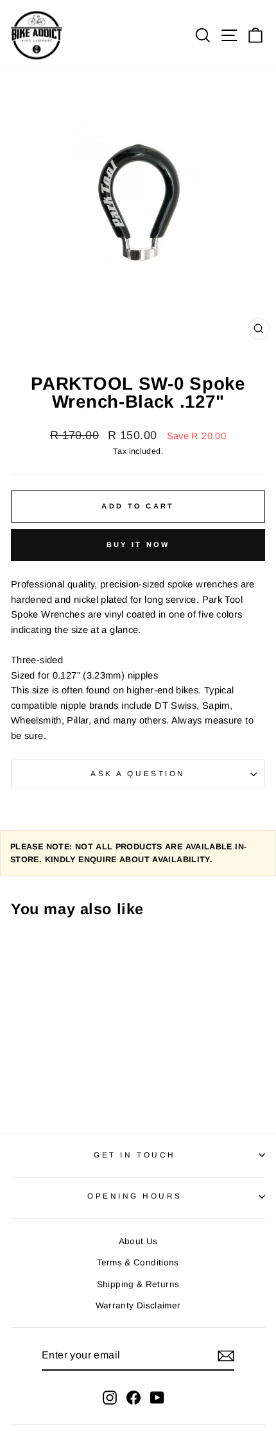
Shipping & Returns (138, 1284)
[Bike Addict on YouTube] (157, 1397)
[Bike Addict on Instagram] (110, 1397)
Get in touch (134, 1154)
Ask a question (138, 773)
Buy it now (138, 544)
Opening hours (134, 1196)
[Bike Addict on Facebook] (133, 1397)
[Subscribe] (226, 1356)
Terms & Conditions (138, 1262)
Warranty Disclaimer (138, 1305)
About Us (138, 1241)
